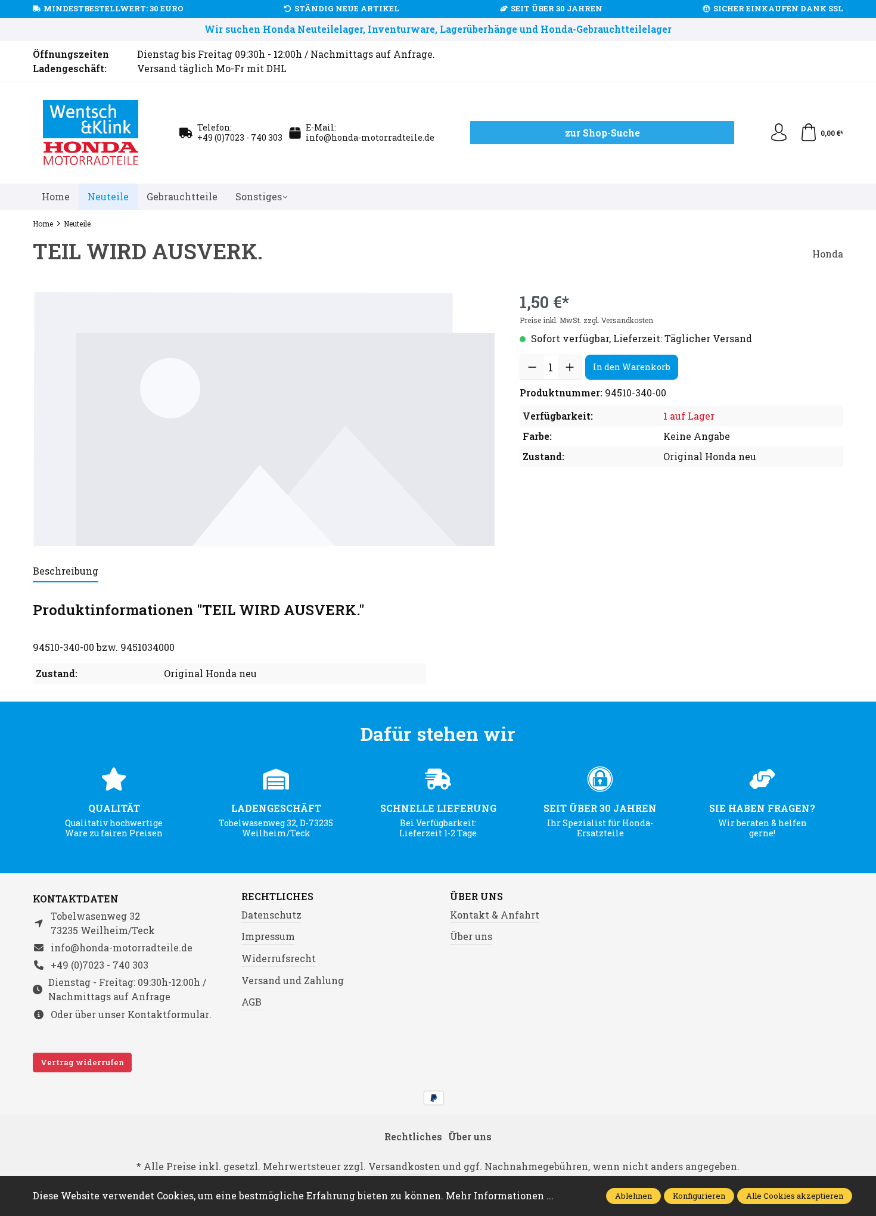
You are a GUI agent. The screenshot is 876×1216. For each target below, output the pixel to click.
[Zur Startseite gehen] (91, 133)
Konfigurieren (699, 1195)
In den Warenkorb (631, 367)
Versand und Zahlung (292, 980)
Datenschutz (271, 914)
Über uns (476, 896)
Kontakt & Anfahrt (494, 914)
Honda (827, 253)
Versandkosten (404, 1166)
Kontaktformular (168, 1014)
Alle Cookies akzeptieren (794, 1195)
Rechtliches (277, 896)
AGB (251, 1001)
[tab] (65, 571)
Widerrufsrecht (278, 958)
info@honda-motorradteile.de (370, 137)
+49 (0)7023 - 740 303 (239, 137)
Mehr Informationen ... (500, 1195)
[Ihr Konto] (779, 132)
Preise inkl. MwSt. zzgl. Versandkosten (586, 320)
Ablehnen (633, 1195)
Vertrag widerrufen (82, 1062)
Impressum (268, 936)
